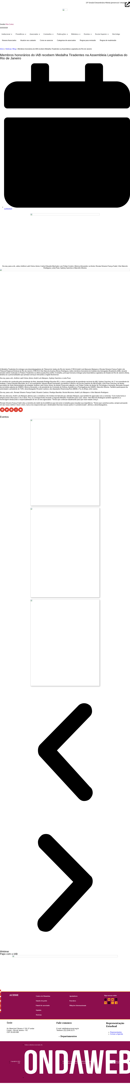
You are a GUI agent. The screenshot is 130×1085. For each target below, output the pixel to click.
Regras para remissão (88, 40)
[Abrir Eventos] (91, 34)
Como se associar (46, 40)
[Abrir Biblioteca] (80, 34)
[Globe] (105, 999)
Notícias (39, 1015)
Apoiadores (73, 996)
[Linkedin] (116, 999)
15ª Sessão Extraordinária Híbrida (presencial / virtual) (105, 3)
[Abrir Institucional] (11, 34)
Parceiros (72, 1001)
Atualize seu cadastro (28, 40)
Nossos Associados (9, 40)
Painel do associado (43, 1005)
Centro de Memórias (43, 996)
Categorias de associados (66, 40)
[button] (2, 409)
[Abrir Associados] (39, 34)
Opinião (38, 1010)
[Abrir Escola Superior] (108, 34)
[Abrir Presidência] (25, 34)
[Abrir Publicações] (67, 34)
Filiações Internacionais (77, 1005)
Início (2, 49)
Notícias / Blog (11, 49)
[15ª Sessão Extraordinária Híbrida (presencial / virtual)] (127, 4)
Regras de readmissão (108, 40)
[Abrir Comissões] (53, 34)
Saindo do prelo (41, 1001)
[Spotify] (109, 1002)
